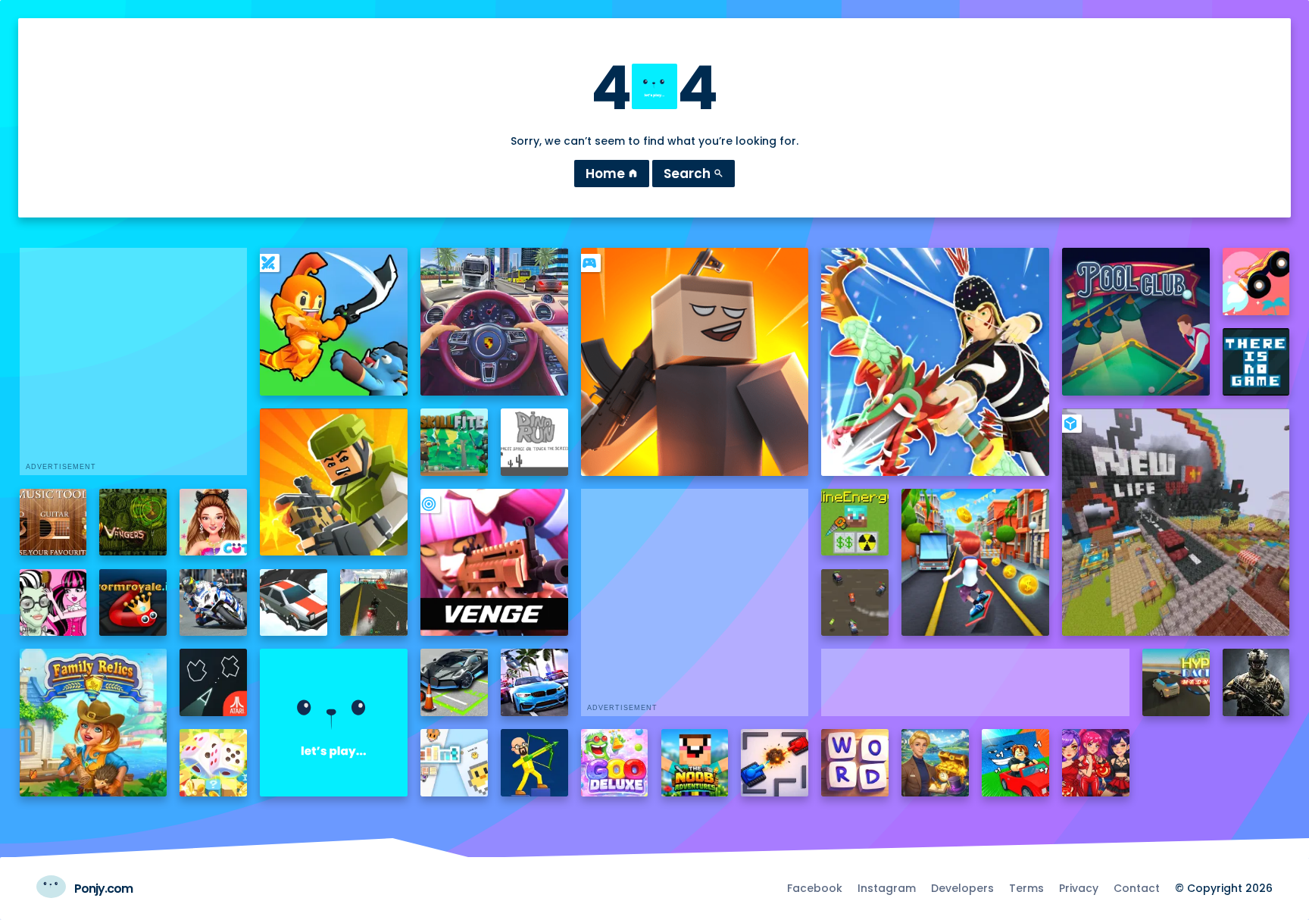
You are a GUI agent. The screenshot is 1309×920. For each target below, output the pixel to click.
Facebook (814, 888)
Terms (1026, 888)
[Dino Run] (534, 442)
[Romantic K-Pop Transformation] (1095, 762)
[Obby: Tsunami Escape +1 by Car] (1015, 762)
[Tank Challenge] (774, 762)
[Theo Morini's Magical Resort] (935, 762)
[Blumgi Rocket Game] (1256, 281)
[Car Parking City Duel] (454, 682)
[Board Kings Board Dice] (213, 762)
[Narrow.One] (935, 362)
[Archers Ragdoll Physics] (534, 762)
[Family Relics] (93, 722)
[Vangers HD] (133, 522)
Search (693, 173)
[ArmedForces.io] (1256, 682)
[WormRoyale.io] (133, 603)
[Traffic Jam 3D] (494, 322)
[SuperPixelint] (454, 762)
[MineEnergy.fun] (855, 522)
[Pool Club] (1136, 322)
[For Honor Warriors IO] (334, 722)
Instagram (887, 888)
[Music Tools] (53, 522)
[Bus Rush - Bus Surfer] (975, 563)
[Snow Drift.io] (293, 603)
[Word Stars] (855, 762)
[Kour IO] (334, 482)
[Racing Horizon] (534, 682)
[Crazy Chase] (855, 603)
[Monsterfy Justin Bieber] (53, 603)
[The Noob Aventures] (695, 762)
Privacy (1078, 888)
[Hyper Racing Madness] (1176, 682)
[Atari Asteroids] (213, 682)
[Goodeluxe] (614, 762)
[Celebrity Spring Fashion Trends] (213, 522)
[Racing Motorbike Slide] (213, 603)
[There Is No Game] (1256, 362)
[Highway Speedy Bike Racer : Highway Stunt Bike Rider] (374, 603)
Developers (962, 888)
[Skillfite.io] (454, 442)
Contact (1137, 888)
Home (612, 173)
